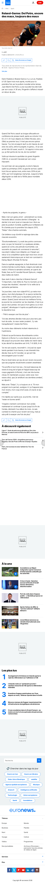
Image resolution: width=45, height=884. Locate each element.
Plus (3, 862)
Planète (26, 828)
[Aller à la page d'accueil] (7, 2)
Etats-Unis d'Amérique (16, 779)
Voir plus (4, 71)
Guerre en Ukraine (31, 774)
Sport (12, 8)
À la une (7, 563)
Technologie (12, 795)
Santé (15, 800)
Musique (36, 784)
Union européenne (30, 795)
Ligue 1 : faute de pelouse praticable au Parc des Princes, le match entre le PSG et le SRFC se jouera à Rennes (20, 432)
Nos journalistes (7, 846)
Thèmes (5, 818)
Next (3, 832)
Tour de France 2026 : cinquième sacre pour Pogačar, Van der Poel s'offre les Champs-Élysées (19, 440)
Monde (26, 823)
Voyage (4, 837)
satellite (34, 779)
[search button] (39, 760)
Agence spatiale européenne (16, 784)
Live (40, 3)
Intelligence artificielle (29, 790)
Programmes (28, 841)
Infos (6, 8)
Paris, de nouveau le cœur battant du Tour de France (18, 448)
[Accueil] (2, 8)
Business (5, 828)
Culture (26, 837)
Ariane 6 (11, 790)
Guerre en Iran (12, 774)
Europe (4, 823)
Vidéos (4, 841)
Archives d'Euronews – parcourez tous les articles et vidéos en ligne (33, 848)
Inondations (27, 800)
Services (5, 857)
